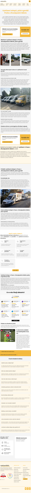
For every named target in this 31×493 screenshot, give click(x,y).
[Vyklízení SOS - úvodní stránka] (3, 1)
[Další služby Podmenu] (30, 4)
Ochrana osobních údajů (26, 475)
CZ (0, 479)
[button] (15, 363)
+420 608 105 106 (25, 33)
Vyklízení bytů (7, 4)
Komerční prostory (15, 4)
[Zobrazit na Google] (2, 301)
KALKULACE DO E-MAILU (7, 34)
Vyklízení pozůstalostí (17, 467)
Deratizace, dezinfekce (17, 480)
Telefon (24, 442)
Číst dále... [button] (3, 307)
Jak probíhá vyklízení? (26, 469)
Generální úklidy (16, 477)
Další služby (28, 4)
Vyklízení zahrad (23, 4)
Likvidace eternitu (16, 481)
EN (2, 479)
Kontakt (24, 477)
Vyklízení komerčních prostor (18, 472)
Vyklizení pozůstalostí (2, 4)
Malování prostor (16, 478)
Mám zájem (15, 270)
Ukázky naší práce (25, 472)
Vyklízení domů (11, 4)
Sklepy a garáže (19, 4)
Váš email (17, 446)
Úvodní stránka (25, 467)
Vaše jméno (17, 442)
